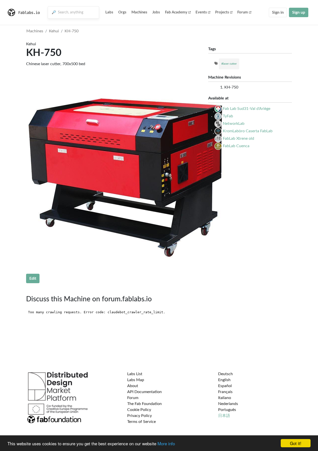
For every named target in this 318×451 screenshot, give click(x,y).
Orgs (122, 12)
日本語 (224, 416)
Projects (222, 12)
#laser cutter (229, 63)
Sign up (298, 12)
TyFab (228, 116)
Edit (32, 278)
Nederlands (228, 404)
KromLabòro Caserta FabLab (248, 131)
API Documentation (144, 392)
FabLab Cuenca (236, 146)
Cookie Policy (139, 410)
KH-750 (72, 31)
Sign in (278, 12)
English (224, 380)
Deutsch (225, 374)
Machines (139, 12)
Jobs (156, 12)
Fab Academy (176, 12)
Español (225, 386)
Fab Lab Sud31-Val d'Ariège (246, 109)
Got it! (295, 443)
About (132, 386)
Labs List (134, 374)
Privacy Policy (139, 416)
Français (225, 392)
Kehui (54, 31)
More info (166, 443)
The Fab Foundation (144, 404)
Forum (242, 12)
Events (201, 12)
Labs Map (135, 380)
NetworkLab (233, 124)
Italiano (224, 398)
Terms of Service (141, 422)
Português (227, 410)
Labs (109, 12)
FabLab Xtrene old (238, 138)
